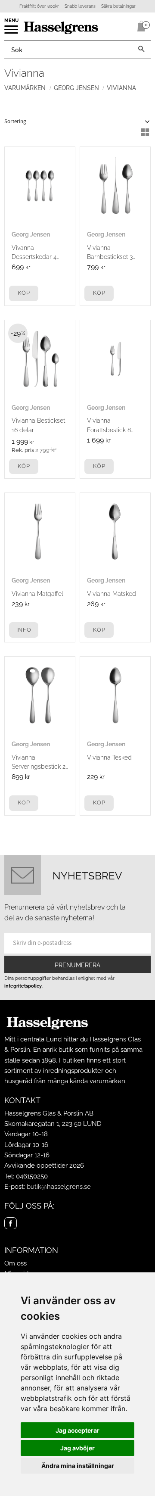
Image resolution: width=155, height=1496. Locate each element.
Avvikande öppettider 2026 (44, 1165)
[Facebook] (10, 1223)
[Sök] (141, 49)
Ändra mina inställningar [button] (77, 1465)
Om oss (15, 1263)
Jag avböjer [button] (77, 1448)
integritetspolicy (23, 986)
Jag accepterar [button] (77, 1430)
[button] (11, 32)
